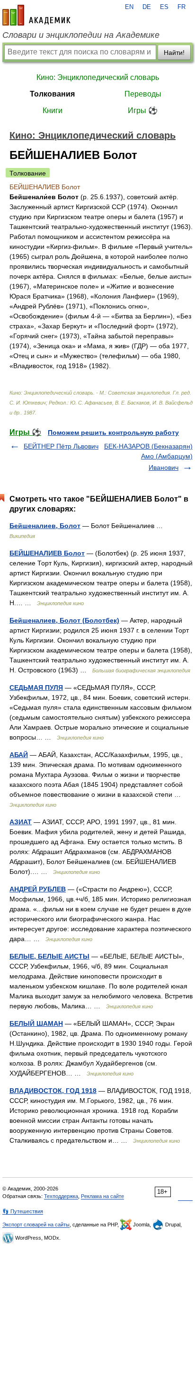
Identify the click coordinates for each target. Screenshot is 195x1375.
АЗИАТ (20, 822)
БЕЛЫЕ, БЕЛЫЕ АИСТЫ (49, 956)
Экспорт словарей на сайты (36, 1224)
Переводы (142, 94)
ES (164, 7)
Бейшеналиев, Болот (44, 525)
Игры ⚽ (143, 110)
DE (146, 7)
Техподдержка (61, 1196)
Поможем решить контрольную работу (113, 432)
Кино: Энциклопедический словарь (97, 77)
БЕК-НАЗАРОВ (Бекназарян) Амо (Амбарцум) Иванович (148, 456)
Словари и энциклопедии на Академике (81, 35)
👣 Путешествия (22, 1211)
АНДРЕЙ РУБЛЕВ (37, 889)
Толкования (52, 94)
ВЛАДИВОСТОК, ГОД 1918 (53, 1090)
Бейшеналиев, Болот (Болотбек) (64, 620)
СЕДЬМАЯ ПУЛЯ (36, 687)
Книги (52, 110)
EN (129, 7)
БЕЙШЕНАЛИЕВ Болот (47, 553)
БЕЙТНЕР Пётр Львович (61, 446)
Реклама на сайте (102, 1196)
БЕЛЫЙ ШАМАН (36, 1023)
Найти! (174, 52)
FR (181, 7)
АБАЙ (18, 754)
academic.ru (36, 15)
